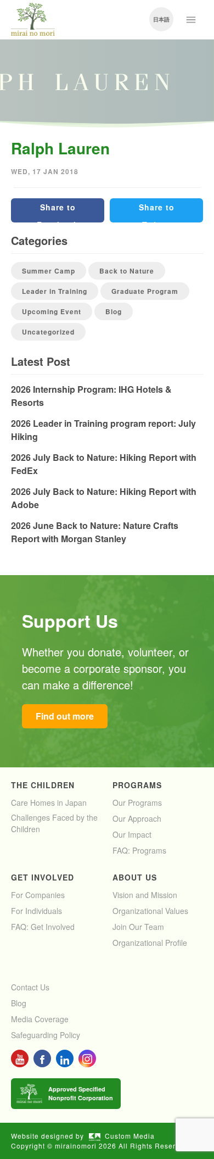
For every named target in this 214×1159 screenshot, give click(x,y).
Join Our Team (138, 926)
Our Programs (137, 802)
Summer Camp (48, 271)
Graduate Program (144, 291)
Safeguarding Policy (45, 1034)
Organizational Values (150, 910)
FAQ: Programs (139, 850)
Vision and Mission (144, 894)
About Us (134, 877)
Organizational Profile (149, 942)
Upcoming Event (51, 311)
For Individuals (36, 910)
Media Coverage (40, 1018)
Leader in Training (54, 291)
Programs (137, 784)
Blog (113, 311)
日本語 (161, 19)
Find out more (65, 716)
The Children (43, 784)
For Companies (38, 894)
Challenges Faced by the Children (54, 823)
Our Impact (131, 834)
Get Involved (42, 877)
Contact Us (30, 987)
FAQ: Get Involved (43, 926)
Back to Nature (126, 271)
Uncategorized (48, 332)
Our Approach (136, 818)
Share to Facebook (57, 212)
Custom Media (130, 1135)
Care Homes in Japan (49, 802)
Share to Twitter (156, 212)
